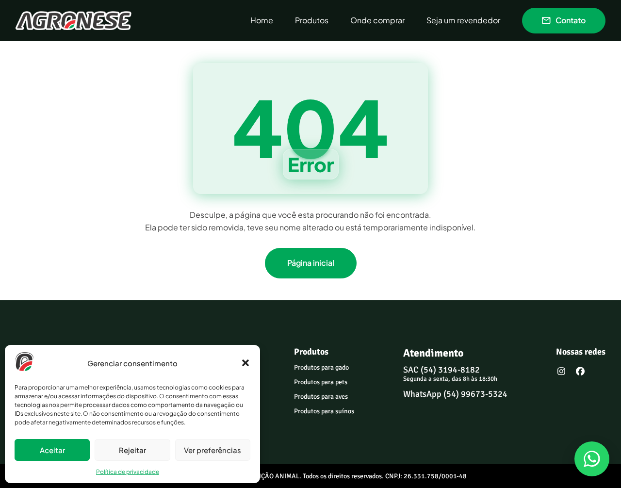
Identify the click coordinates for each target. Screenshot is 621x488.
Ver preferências (212, 450)
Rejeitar (132, 450)
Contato (571, 20)
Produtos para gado (321, 367)
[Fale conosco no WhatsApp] (591, 458)
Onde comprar (377, 20)
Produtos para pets (320, 382)
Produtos (311, 20)
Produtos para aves (321, 396)
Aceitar (52, 450)
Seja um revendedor (463, 20)
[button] (245, 363)
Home (261, 20)
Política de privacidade (127, 471)
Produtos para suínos (324, 411)
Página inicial (310, 263)
